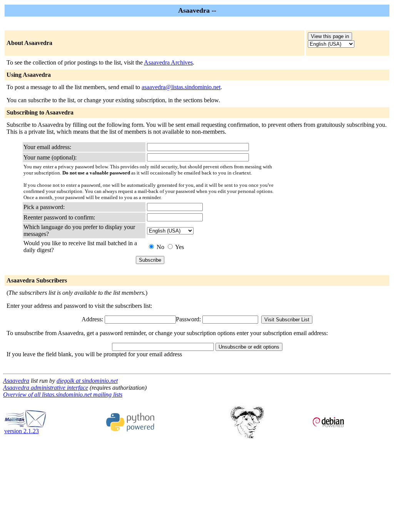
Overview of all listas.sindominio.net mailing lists (62, 394)
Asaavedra (16, 380)
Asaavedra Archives (168, 62)
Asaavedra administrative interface (45, 387)
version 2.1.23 (21, 431)
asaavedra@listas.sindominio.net (181, 87)
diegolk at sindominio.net (87, 380)
